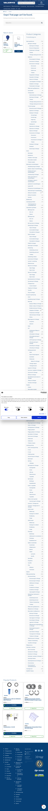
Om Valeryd (8, 766)
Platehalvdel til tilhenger (34, 86)
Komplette (31, 321)
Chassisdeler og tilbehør (31, 207)
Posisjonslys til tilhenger (34, 312)
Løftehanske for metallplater (35, 536)
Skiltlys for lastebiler (32, 192)
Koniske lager (33, 117)
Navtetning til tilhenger (34, 148)
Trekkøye (31, 254)
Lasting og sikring (30, 445)
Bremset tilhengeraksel (34, 48)
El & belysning (23, 6)
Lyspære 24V (30, 186)
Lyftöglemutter (32, 547)
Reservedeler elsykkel (32, 159)
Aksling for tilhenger (32, 43)
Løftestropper (31, 509)
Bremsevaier (33, 65)
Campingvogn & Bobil (30, 201)
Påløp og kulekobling (30, 574)
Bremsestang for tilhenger (34, 578)
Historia (8, 771)
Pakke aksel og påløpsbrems (33, 88)
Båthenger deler (31, 209)
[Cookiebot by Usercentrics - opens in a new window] (41, 392)
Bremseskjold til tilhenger (34, 59)
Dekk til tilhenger (31, 234)
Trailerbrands (18, 801)
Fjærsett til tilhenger (33, 79)
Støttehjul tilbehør (32, 658)
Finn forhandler (41, 4)
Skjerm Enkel (32, 270)
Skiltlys (30, 317)
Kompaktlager (34, 115)
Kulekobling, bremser (33, 250)
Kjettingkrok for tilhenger (33, 465)
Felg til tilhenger (32, 227)
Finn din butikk (19, 799)
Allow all (39, 417)
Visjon (7, 768)
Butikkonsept (39, 0)
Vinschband (31, 569)
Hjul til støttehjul (31, 649)
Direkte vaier (33, 68)
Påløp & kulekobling (15, 6)
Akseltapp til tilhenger (34, 97)
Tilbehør (31, 52)
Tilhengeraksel (31, 92)
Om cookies (8, 773)
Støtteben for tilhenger (33, 651)
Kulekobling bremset (33, 597)
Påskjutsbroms (29, 645)
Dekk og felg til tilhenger (33, 225)
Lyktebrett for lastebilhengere (34, 183)
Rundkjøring (31, 515)
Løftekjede (31, 463)
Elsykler (29, 387)
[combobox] (24, 23)
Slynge (30, 518)
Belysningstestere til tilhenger (34, 422)
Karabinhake (32, 545)
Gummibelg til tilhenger (34, 620)
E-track (29, 452)
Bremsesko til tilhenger (34, 61)
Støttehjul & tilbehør (39, 6)
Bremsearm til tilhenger (34, 615)
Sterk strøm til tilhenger (33, 436)
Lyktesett (31, 323)
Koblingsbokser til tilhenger (33, 427)
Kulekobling (30, 247)
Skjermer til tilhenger (32, 272)
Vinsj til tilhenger (31, 292)
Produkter (30, 0)
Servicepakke (30, 90)
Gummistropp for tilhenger (33, 456)
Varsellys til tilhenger (32, 382)
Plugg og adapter (31, 429)
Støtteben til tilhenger (32, 654)
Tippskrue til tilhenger (32, 288)
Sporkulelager (34, 121)
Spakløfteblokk (32, 483)
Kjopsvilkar (8, 775)
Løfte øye (31, 472)
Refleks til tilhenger (32, 374)
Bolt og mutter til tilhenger (33, 223)
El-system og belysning (31, 294)
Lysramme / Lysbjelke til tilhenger (35, 370)
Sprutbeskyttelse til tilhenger (34, 279)
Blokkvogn (31, 481)
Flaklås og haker (31, 454)
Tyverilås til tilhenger (32, 642)
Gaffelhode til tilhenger (34, 583)
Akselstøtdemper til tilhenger (35, 95)
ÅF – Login (18, 8)
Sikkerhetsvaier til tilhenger (33, 638)
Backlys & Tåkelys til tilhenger (35, 303)
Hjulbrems (30, 57)
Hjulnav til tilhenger (33, 130)
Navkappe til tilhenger (34, 144)
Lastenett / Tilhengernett (33, 503)
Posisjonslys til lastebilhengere (34, 188)
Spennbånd (30, 558)
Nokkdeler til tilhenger (34, 83)
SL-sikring (31, 585)
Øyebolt (31, 549)
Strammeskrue (31, 663)
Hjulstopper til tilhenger (33, 245)
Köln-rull (31, 212)
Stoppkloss (30, 560)
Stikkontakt (31, 359)
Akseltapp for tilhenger (34, 45)
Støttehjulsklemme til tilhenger (34, 660)
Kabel (29, 326)
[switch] (18, 409)
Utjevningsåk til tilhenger (34, 591)
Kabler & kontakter (30, 6)
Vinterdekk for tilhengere (34, 232)
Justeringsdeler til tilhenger (35, 81)
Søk (41, 22)
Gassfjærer (13, 8)
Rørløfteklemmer (32, 540)
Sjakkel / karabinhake (32, 542)
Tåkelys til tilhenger (32, 380)
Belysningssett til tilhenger (33, 319)
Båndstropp (31, 511)
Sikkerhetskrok (32, 474)
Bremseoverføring (31, 576)
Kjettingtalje (30, 478)
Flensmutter (33, 135)
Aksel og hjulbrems (30, 41)
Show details (41, 413)
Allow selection (24, 417)
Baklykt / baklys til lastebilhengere (35, 168)
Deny (9, 417)
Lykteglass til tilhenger (34, 310)
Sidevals (31, 214)
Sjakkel (30, 551)
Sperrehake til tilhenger (34, 631)
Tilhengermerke (20, 0)
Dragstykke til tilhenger (34, 74)
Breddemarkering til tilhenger (35, 308)
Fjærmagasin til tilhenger (34, 617)
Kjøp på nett (7, 51)
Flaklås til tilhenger (32, 243)
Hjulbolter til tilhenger (34, 110)
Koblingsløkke (32, 467)
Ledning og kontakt (32, 350)
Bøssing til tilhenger (33, 613)
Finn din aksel (20, 754)
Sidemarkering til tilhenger (34, 314)
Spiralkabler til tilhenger (33, 434)
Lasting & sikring (7, 8)
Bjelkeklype (31, 533)
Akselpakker (19, 756)
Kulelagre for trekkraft (34, 513)
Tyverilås (29, 290)
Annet (27, 150)
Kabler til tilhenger (32, 425)
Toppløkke (31, 476)
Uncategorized (29, 668)
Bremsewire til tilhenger (34, 63)
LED (29, 328)
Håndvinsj (31, 567)
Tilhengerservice (25, 0)
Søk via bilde (19, 752)
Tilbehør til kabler (31, 443)
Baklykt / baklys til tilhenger (35, 305)
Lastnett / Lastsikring (32, 261)
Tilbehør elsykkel (31, 162)
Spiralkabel (31, 356)
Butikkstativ (30, 155)
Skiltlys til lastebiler (32, 195)
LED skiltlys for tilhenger (34, 345)
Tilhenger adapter (33, 363)
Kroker (30, 469)
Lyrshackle (33, 553)
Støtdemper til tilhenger (34, 50)
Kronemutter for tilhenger (36, 139)
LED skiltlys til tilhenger (34, 347)
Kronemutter (33, 137)
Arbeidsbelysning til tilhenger (34, 166)
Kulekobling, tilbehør (32, 256)
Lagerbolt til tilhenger (34, 622)
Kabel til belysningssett (34, 354)
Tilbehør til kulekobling (34, 602)
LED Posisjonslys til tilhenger (35, 339)
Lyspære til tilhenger (32, 368)
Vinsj (29, 565)
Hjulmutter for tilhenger (34, 126)
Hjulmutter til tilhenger (34, 128)
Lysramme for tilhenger (32, 372)
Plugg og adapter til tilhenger (34, 431)
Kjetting (29, 460)
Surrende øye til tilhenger (33, 281)
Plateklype (30, 531)
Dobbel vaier (33, 70)
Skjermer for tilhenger (32, 265)
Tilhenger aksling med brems (35, 101)
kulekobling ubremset (33, 600)
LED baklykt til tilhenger (34, 334)
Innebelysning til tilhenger (33, 174)
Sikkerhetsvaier (31, 263)
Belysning (30, 301)
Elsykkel (28, 384)
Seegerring (33, 119)
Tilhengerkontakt (33, 365)
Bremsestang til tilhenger (34, 580)
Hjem (6, 11)
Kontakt (43, 0)
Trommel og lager (31, 106)
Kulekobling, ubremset (34, 252)
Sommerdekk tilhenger (34, 229)
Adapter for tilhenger (35, 361)
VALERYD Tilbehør (30, 670)
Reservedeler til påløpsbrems (34, 611)
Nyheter (16, 0)
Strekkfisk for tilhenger (34, 587)
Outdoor (17, 796)
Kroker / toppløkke (32, 485)
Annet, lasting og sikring (33, 447)
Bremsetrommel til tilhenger (35, 108)
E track (29, 449)
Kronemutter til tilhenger (34, 133)
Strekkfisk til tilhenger (34, 589)
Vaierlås (32, 556)
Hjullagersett (32, 124)
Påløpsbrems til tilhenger (33, 608)
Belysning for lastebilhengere (32, 164)
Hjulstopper (30, 458)
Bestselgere (30, 153)
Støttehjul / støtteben (30, 647)
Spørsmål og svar (34, 0)
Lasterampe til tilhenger (33, 259)
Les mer (18, 51)
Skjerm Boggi (32, 267)
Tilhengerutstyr (31, 283)
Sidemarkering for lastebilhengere (35, 190)
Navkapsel (31, 146)
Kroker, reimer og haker (32, 499)
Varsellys (29, 197)
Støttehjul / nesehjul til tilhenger (34, 656)
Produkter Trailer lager (32, 157)
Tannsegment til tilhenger (34, 633)
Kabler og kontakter (30, 420)
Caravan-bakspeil (32, 285)
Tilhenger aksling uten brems (35, 54)
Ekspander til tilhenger (34, 77)
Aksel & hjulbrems (7, 6)
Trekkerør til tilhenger (34, 636)
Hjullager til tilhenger (33, 112)
